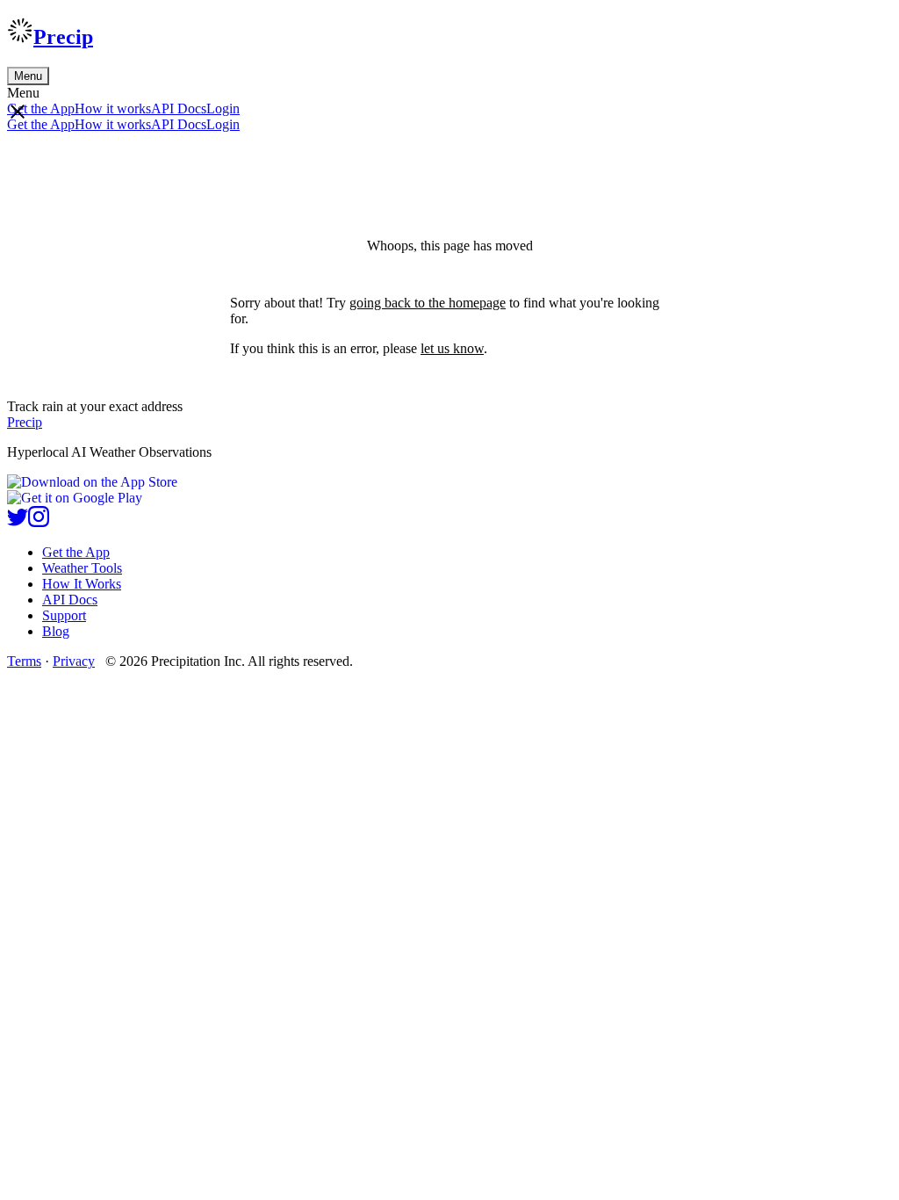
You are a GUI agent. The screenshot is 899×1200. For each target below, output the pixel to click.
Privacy (74, 661)
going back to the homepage (427, 302)
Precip (63, 36)
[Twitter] (17, 522)
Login (223, 108)
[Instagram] (38, 522)
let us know (452, 348)
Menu (28, 76)
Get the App (76, 552)
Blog (55, 631)
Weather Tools (82, 567)
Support (64, 615)
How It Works (81, 583)
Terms (24, 661)
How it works (113, 108)
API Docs (178, 108)
